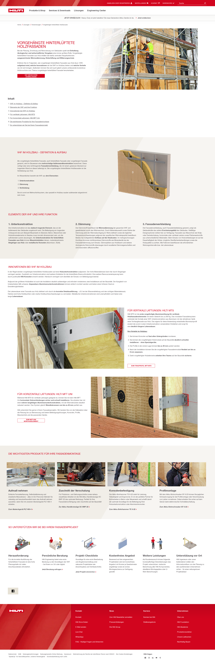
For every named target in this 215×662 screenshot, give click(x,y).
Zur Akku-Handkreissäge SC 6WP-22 (73, 507)
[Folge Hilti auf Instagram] (149, 658)
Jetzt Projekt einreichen (85, 572)
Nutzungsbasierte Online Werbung (51, 654)
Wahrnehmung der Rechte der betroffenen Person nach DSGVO (93, 654)
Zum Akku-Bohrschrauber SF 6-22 (173, 507)
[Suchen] (205, 3)
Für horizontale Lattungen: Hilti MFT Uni (25, 118)
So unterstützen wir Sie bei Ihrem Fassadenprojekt (29, 125)
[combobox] (192, 3)
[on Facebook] (13, 591)
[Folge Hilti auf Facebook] (145, 658)
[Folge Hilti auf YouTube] (156, 658)
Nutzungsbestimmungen (31, 654)
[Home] (16, 10)
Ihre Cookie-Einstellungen (124, 654)
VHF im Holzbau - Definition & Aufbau (24, 104)
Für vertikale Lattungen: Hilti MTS (22, 114)
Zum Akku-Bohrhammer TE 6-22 (122, 509)
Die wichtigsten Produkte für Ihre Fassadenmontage (29, 122)
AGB (19, 654)
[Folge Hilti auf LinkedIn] (153, 658)
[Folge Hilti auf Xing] (160, 658)
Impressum (67, 654)
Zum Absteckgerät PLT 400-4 (19, 509)
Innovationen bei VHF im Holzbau (22, 111)
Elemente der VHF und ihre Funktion (23, 107)
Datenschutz (12, 654)
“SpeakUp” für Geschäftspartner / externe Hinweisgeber (26, 656)
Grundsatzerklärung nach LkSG (57, 656)
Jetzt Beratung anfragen (52, 569)
